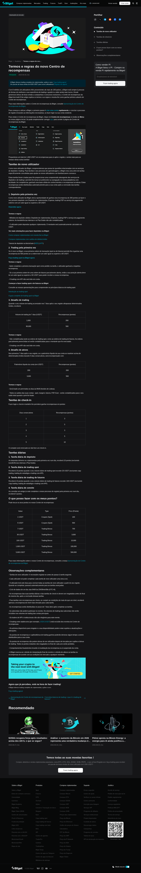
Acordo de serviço (114, 790)
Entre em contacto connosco (21, 793)
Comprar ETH (64, 797)
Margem (38, 811)
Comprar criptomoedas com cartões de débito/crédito (28, 239)
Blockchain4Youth (17, 839)
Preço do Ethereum (66, 822)
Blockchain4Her (17, 843)
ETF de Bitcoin (64, 832)
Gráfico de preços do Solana (69, 825)
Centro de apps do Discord (44, 857)
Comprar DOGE (65, 801)
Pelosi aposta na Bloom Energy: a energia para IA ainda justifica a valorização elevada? (109, 739)
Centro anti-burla (89, 801)
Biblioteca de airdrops (43, 860)
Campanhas (88, 829)
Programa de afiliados (91, 811)
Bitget (10, 61)
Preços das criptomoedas (68, 815)
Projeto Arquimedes (90, 818)
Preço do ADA (64, 843)
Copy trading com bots (43, 825)
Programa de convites (91, 832)
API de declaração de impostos (94, 839)
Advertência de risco (114, 818)
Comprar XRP (64, 804)
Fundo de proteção (18, 822)
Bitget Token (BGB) (18, 811)
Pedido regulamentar (114, 797)
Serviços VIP (88, 808)
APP (41, 243)
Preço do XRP (64, 836)
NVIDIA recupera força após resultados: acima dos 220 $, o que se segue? (28, 739)
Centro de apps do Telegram (45, 853)
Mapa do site (16, 846)
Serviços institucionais (91, 815)
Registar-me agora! (60, 84)
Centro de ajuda (89, 793)
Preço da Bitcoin (65, 818)
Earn (37, 815)
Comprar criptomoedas (67, 790)
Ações (38, 804)
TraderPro (39, 839)
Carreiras (15, 801)
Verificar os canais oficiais (92, 797)
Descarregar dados (90, 825)
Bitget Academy (17, 804)
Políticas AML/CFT (114, 808)
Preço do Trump (65, 850)
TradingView (40, 846)
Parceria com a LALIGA (19, 832)
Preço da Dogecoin (66, 853)
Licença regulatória (114, 804)
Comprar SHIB (64, 811)
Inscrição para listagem (91, 804)
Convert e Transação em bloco (46, 808)
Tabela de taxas (89, 836)
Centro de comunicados (19, 815)
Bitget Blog (15, 808)
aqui (51, 119)
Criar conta (124, 3)
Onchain (38, 801)
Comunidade (16, 797)
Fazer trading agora (110, 83)
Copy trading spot (41, 818)
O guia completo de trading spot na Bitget (24, 296)
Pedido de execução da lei (116, 793)
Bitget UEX (15, 825)
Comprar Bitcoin (65, 793)
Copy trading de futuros (43, 822)
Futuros (38, 793)
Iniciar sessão (112, 3)
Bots (37, 829)
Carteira (38, 843)
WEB (36, 243)
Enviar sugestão (89, 790)
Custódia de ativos (90, 822)
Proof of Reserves (17, 818)
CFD (37, 797)
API (37, 832)
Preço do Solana (65, 846)
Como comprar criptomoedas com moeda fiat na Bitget (28, 235)
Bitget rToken (64, 857)
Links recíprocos (17, 829)
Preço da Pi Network (66, 839)
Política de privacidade (115, 811)
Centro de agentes (42, 836)
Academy (18, 61)
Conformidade (112, 801)
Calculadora (64, 829)
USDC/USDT (45, 622)
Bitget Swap (39, 850)
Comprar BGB (64, 808)
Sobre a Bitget (16, 790)
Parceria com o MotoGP (19, 836)
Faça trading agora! (59, 82)
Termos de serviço (114, 815)
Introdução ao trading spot (18, 291)
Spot (37, 790)
